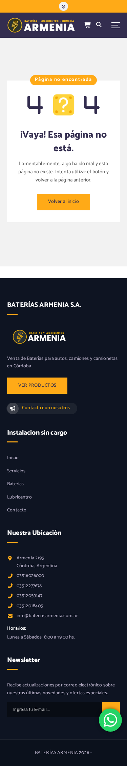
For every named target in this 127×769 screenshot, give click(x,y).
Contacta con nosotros (46, 408)
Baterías (15, 484)
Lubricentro (19, 497)
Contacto (16, 510)
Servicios (16, 471)
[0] (88, 25)
